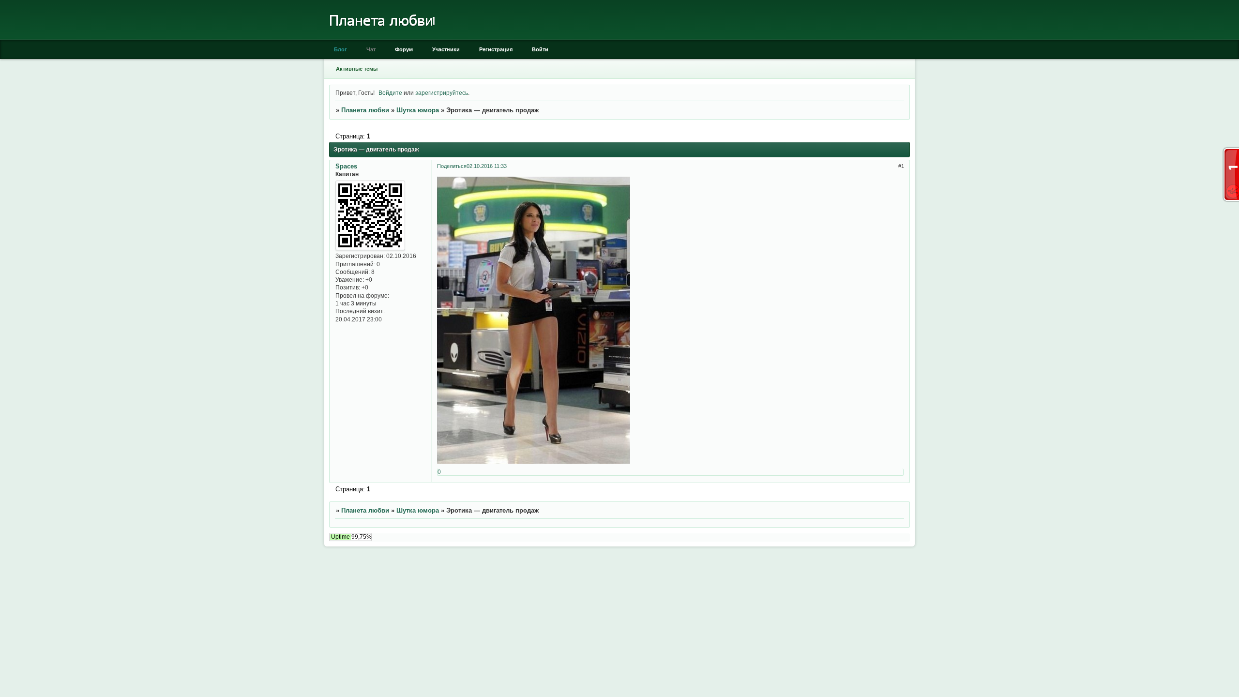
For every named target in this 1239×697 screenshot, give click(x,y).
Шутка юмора (417, 110)
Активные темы (357, 69)
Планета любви (365, 110)
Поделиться (452, 166)
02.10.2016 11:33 (487, 166)
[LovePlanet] (381, 37)
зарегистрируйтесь (441, 93)
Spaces (346, 166)
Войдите (390, 93)
